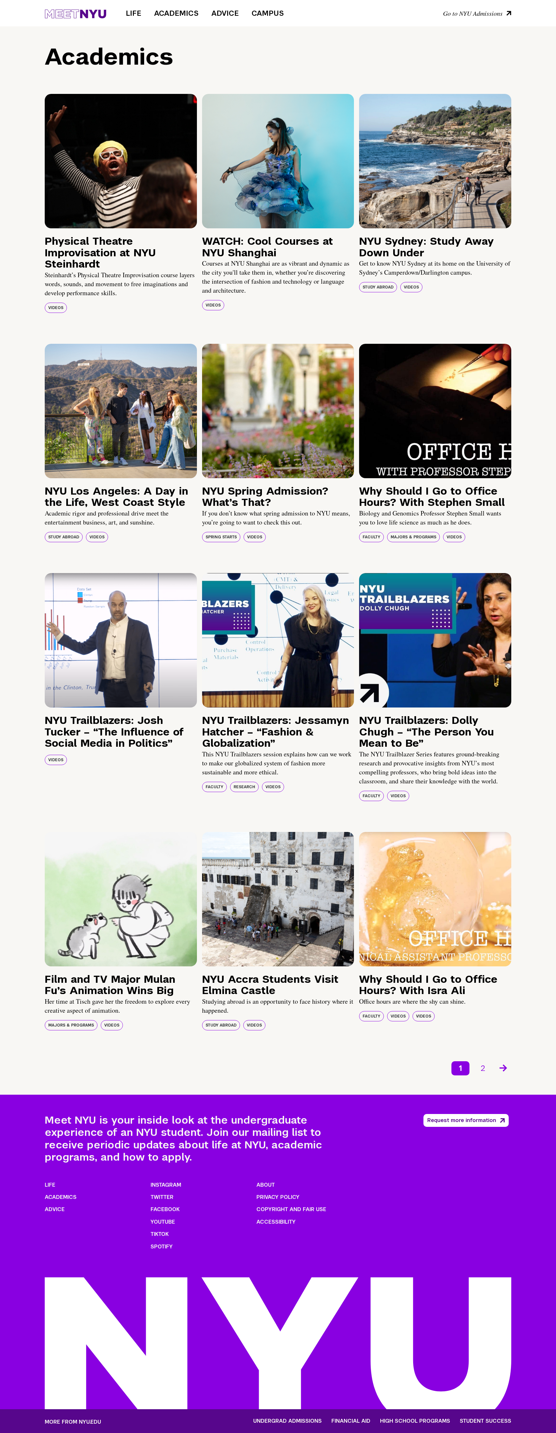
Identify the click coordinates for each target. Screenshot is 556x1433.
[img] (121, 161)
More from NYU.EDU (73, 1422)
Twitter (162, 1197)
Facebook (165, 1209)
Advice (225, 13)
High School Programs (415, 1421)
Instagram (166, 1185)
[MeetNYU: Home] (75, 13)
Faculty (371, 537)
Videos (55, 307)
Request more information (461, 1120)
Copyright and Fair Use (291, 1209)
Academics (176, 13)
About (265, 1185)
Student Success (485, 1421)
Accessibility (276, 1222)
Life (133, 13)
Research (244, 787)
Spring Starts (221, 537)
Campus (268, 13)
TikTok (160, 1234)
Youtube (163, 1222)
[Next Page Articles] (503, 1067)
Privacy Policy (278, 1197)
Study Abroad (378, 287)
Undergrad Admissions (287, 1421)
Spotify (162, 1246)
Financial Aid (350, 1421)
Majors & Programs (413, 537)
